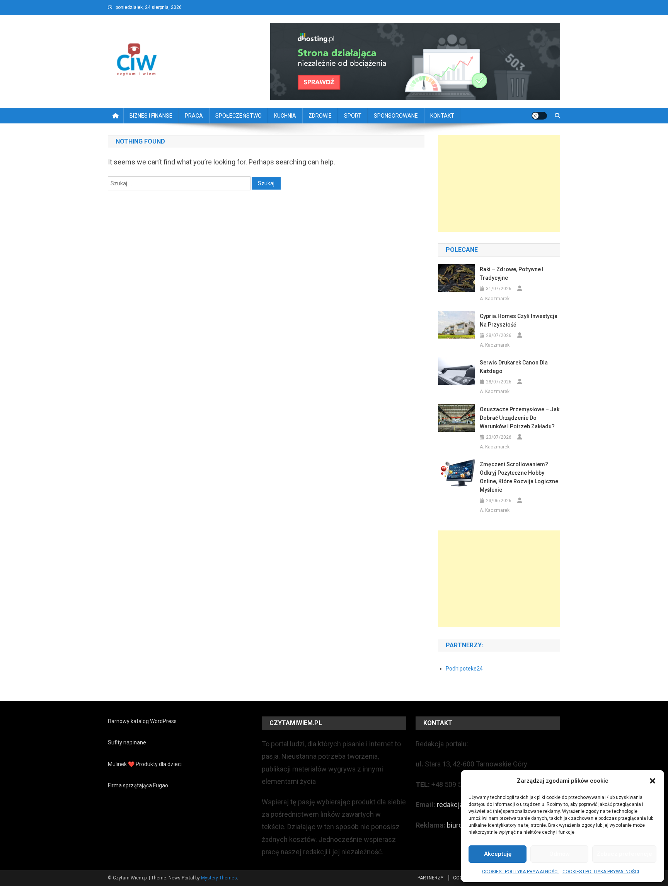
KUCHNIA (285, 116)
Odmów (559, 853)
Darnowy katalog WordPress (142, 721)
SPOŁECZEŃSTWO (238, 116)
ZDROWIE (320, 116)
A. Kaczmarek (495, 298)
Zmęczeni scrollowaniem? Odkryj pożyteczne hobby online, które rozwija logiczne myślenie (519, 477)
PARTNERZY (430, 878)
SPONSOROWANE (396, 116)
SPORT (352, 116)
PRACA (194, 116)
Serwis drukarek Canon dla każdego (514, 366)
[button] (652, 781)
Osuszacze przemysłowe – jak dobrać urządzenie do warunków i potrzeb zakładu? (519, 417)
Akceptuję (497, 853)
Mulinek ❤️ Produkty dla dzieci (145, 764)
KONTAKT (442, 116)
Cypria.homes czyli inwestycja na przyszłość (518, 320)
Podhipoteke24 (464, 668)
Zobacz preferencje (624, 853)
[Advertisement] (499, 183)
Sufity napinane (127, 742)
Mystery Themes (219, 878)
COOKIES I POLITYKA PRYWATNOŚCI (520, 871)
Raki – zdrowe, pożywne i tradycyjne (512, 273)
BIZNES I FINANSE (151, 116)
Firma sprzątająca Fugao (138, 785)
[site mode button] (539, 116)
